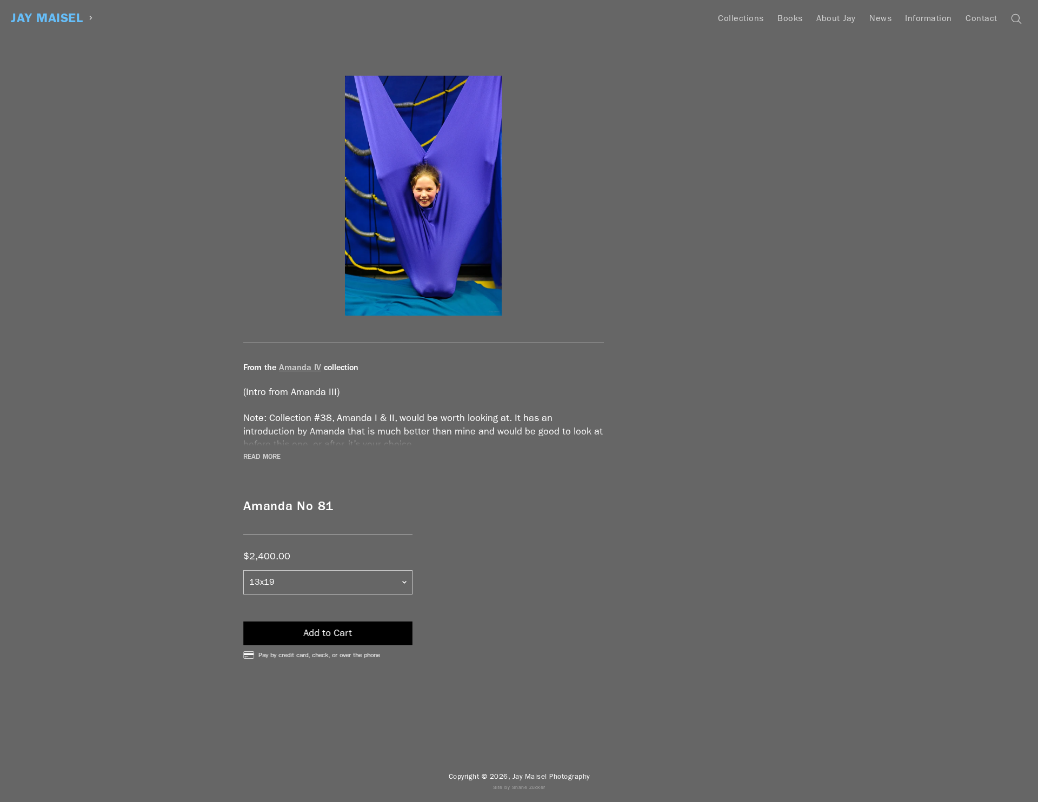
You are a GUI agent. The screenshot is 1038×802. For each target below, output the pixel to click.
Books (790, 18)
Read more (262, 456)
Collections (741, 18)
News (880, 18)
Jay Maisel (47, 18)
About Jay (836, 18)
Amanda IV (300, 367)
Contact (981, 18)
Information (928, 18)
